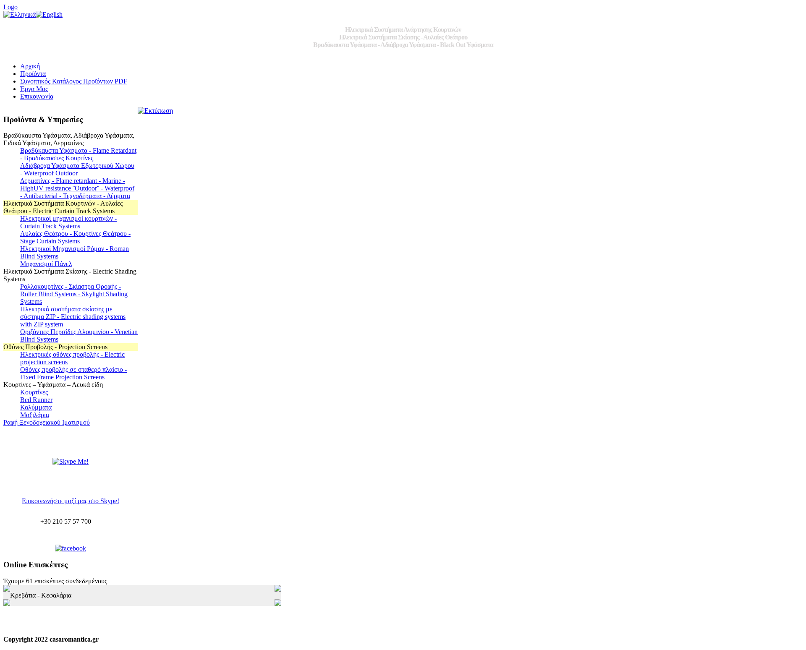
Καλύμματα (36, 407)
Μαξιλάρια (34, 414)
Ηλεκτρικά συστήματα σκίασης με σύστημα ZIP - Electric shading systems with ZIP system (73, 316)
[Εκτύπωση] (155, 108)
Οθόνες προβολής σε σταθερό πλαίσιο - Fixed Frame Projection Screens (73, 373)
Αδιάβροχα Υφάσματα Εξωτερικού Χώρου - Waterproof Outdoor (77, 169)
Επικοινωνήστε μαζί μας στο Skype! (70, 500)
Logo (10, 6)
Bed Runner (36, 399)
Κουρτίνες (34, 392)
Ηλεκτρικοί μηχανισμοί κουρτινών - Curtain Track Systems (68, 222)
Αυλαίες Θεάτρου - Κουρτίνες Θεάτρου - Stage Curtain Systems (75, 237)
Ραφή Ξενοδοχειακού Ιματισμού (46, 422)
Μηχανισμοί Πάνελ (46, 263)
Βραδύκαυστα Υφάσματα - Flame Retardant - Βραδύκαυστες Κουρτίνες (78, 154)
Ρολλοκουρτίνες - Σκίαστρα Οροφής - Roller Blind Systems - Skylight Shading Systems (74, 294)
